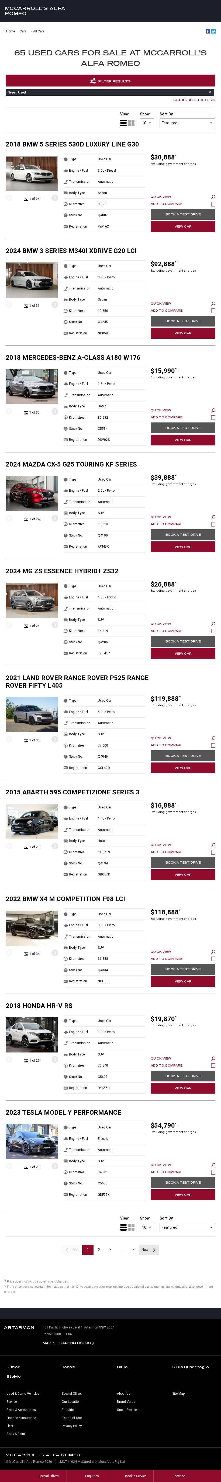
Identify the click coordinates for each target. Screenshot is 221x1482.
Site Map (178, 1394)
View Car (183, 226)
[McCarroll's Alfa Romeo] (110, 11)
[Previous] (9, 198)
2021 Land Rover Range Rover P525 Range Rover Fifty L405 (77, 682)
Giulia (122, 1367)
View (124, 114)
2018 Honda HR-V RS (39, 1006)
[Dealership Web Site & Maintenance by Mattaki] (206, 1464)
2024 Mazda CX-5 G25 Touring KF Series (71, 464)
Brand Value (126, 1402)
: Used (17, 92)
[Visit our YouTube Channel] (110, 1313)
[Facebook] (208, 31)
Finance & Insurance (21, 1418)
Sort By (166, 114)
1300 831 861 (63, 1334)
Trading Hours (74, 1343)
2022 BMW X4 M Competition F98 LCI (65, 899)
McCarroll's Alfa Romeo (35, 11)
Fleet (9, 1426)
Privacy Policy (72, 1426)
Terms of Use (72, 1418)
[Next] (54, 198)
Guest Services (128, 1410)
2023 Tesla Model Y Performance (63, 1112)
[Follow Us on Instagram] (99, 1313)
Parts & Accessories (21, 1410)
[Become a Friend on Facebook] (121, 1313)
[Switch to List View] (123, 123)
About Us (123, 1394)
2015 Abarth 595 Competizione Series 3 (72, 792)
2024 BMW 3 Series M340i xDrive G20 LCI (71, 251)
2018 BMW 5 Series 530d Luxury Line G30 (72, 144)
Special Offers (72, 1394)
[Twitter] (213, 31)
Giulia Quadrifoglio (190, 1367)
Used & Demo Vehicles (22, 1394)
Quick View (161, 196)
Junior (13, 1367)
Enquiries (68, 1410)
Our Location (71, 1402)
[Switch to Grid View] (131, 123)
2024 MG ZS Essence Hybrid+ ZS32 (62, 571)
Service (11, 1402)
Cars (23, 31)
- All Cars (38, 31)
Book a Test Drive (183, 214)
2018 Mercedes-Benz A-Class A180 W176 (73, 357)
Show (145, 114)
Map (47, 1343)
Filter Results (114, 81)
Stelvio (13, 1376)
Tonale (68, 1367)
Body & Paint (15, 1434)
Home (10, 31)
